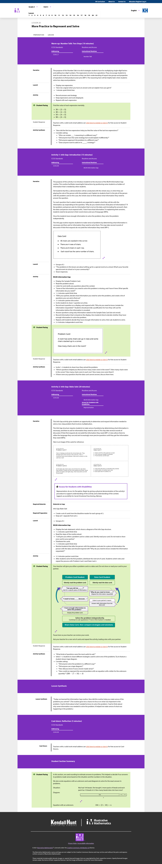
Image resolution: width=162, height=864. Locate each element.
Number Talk (88, 56)
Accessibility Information (86, 843)
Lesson (51, 35)
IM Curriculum (100, 2)
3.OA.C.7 (56, 54)
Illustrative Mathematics (45, 848)
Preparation (38, 35)
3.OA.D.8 (56, 166)
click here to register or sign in (97, 123)
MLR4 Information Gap (91, 168)
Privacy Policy (72, 843)
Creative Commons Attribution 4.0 (78, 848)
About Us (111, 2)
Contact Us (122, 2)
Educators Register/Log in (137, 2)
